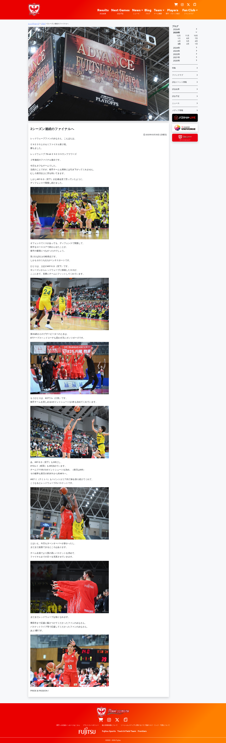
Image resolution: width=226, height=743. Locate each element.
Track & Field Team (126, 731)
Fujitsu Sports (109, 731)
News (136, 11)
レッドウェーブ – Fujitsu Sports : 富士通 (34, 9)
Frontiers (142, 731)
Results (103, 11)
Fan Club (188, 11)
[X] (188, 4)
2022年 (176, 54)
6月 (179, 41)
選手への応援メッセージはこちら (68, 725)
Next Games (120, 11)
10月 (196, 36)
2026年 (176, 29)
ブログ (175, 26)
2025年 (176, 32)
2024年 (176, 48)
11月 (187, 36)
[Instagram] (182, 4)
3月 (179, 44)
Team (158, 11)
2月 (187, 44)
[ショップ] (176, 4)
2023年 (176, 51)
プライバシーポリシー (91, 725)
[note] (194, 4)
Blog (147, 11)
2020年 (176, 61)
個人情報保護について (110, 725)
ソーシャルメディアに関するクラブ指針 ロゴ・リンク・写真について (145, 725)
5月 (187, 41)
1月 (196, 44)
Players (173, 11)
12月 (179, 36)
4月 (196, 41)
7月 (196, 38)
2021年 (176, 57)
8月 (187, 38)
